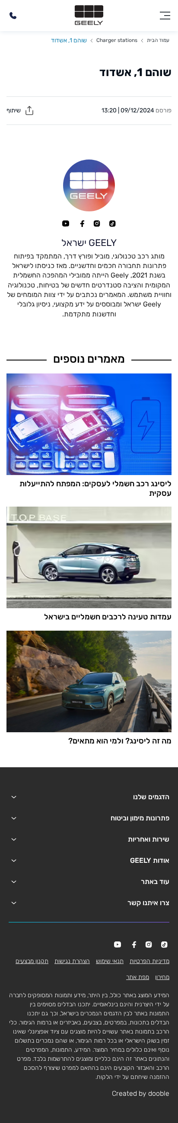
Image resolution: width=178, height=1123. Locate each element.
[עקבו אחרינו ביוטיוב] (65, 223)
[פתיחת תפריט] (165, 16)
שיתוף (14, 110)
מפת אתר (137, 977)
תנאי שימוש (110, 961)
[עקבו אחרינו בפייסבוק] (81, 223)
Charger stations (116, 40)
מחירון (162, 977)
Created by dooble (140, 1093)
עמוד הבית (158, 40)
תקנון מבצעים (32, 961)
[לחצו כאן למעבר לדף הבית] (89, 15)
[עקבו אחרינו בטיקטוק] (112, 223)
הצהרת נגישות (72, 961)
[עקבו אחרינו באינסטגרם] (97, 223)
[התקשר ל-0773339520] (13, 16)
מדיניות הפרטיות (149, 961)
